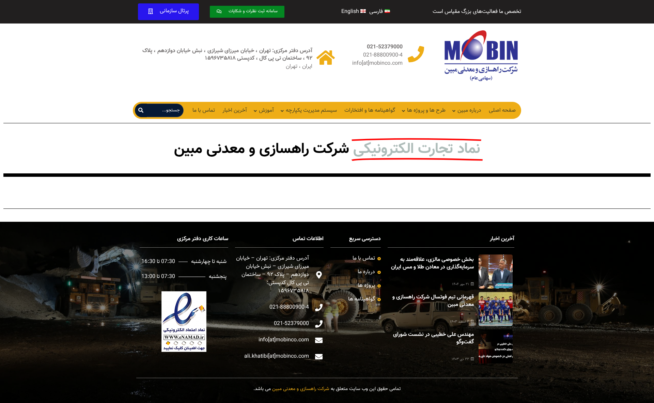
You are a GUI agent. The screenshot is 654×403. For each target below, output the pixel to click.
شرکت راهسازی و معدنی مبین (300, 389)
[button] (247, 12)
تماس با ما (203, 110)
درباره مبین (469, 110)
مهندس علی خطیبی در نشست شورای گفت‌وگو (433, 338)
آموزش (266, 110)
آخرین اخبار (234, 110)
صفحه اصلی (502, 110)
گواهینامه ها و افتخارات (369, 110)
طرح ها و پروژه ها (426, 110)
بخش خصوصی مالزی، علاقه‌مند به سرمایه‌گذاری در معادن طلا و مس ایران (432, 263)
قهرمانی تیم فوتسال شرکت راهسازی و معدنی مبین (433, 301)
